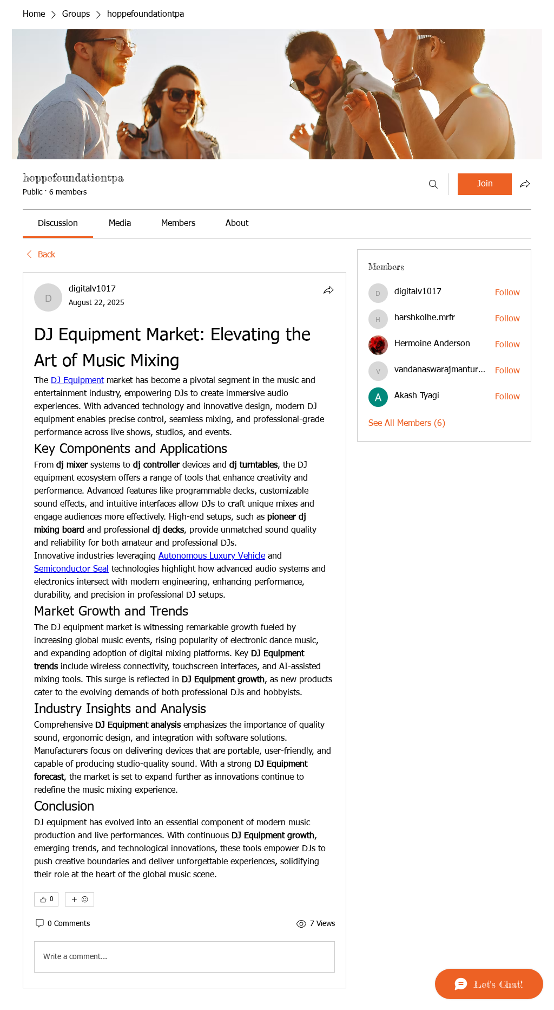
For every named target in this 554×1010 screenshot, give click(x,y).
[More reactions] (79, 899)
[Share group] (524, 183)
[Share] (328, 289)
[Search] (433, 184)
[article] (184, 630)
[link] (58, 223)
